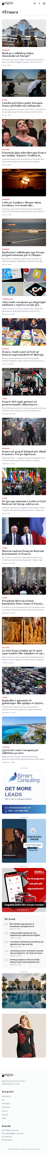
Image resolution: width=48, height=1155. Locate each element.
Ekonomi (5, 1115)
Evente (4, 1111)
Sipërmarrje (6, 1096)
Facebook (8, 1137)
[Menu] (44, 3)
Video (4, 1118)
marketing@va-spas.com (14, 1133)
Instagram (8, 1140)
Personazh (6, 1103)
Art (3, 1100)
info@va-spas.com (11, 1130)
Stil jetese (6, 1107)
